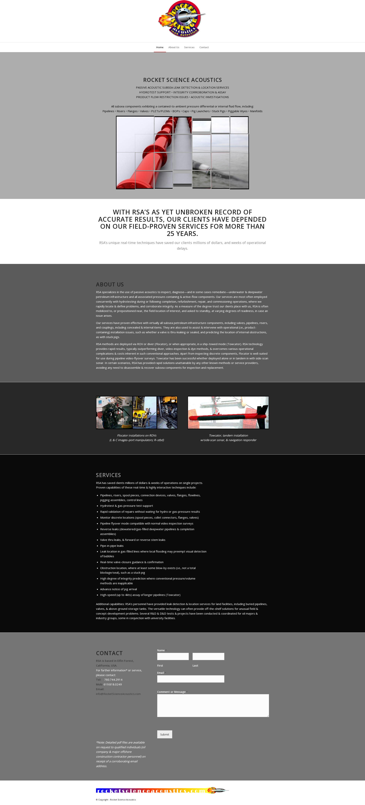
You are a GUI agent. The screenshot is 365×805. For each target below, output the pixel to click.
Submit (164, 734)
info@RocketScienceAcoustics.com (118, 694)
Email (161, 673)
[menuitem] (160, 47)
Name (162, 650)
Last (195, 665)
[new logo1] (182, 21)
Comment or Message (172, 692)
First (160, 665)
